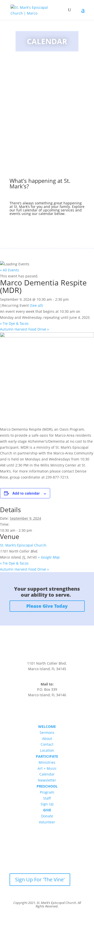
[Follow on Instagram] (47, 710)
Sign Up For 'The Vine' (40, 879)
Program (47, 792)
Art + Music (47, 768)
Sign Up (47, 804)
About (47, 738)
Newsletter (47, 780)
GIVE (47, 810)
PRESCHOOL (47, 786)
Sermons (47, 732)
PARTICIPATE (47, 756)
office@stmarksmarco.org (47, 674)
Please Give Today (47, 606)
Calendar (47, 774)
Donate (47, 816)
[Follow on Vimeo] (57, 710)
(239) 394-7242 (47, 679)
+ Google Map (49, 557)
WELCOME (47, 726)
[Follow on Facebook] (37, 710)
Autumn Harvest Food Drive (24, 329)
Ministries (47, 762)
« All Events (9, 270)
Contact (47, 744)
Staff (47, 798)
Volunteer (47, 822)
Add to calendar (26, 493)
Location (47, 750)
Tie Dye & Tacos (14, 323)
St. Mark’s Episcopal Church (23, 545)
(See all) (36, 305)
